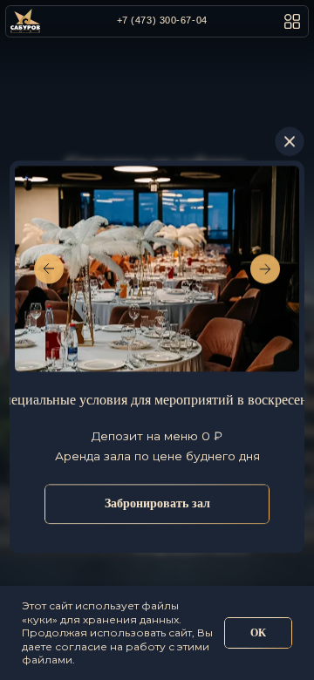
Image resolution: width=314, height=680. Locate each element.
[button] (292, 21)
